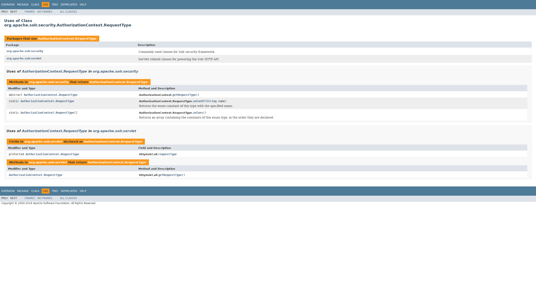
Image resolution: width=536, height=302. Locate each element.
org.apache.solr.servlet (23, 58)
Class (35, 4)
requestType (167, 154)
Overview (8, 4)
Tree (55, 4)
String (211, 101)
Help (83, 4)
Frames (30, 11)
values (198, 112)
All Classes (68, 11)
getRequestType (184, 94)
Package (23, 4)
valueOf (199, 101)
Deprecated (69, 4)
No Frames (44, 11)
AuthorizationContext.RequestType (67, 38)
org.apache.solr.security (24, 51)
